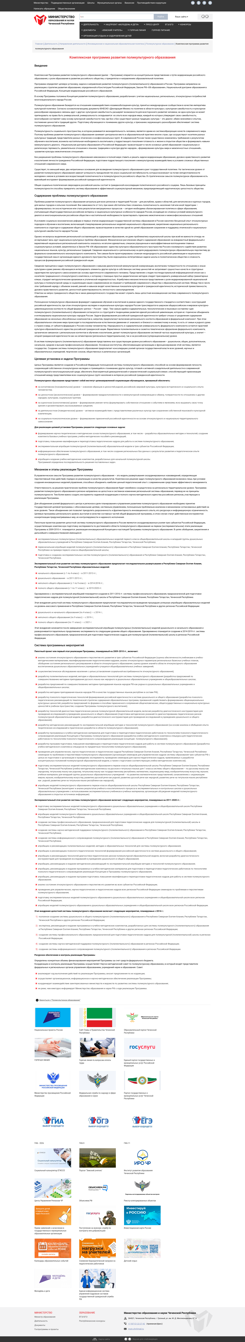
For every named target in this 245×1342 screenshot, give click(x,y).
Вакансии (129, 3)
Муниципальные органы (109, 3)
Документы (89, 30)
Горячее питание (161, 30)
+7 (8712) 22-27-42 (136, 1324)
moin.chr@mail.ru (136, 1329)
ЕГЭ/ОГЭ (169, 25)
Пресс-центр (152, 25)
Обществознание (66, 8)
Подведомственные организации (68, 3)
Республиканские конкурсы (92, 1321)
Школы (91, 3)
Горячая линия (138, 30)
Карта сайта (104, 1339)
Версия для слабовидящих (145, 1339)
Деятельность (91, 25)
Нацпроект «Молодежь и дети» (122, 25)
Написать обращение (44, 8)
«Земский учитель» (112, 30)
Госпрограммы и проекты (46, 1329)
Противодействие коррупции (151, 3)
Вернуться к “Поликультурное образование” (59, 1000)
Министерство (41, 3)
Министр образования (44, 1317)
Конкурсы (185, 25)
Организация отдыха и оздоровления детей (107, 36)
